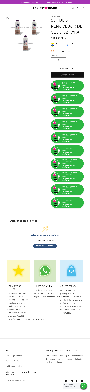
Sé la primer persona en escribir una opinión (45, 259)
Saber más (70, 46)
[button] (6, 7)
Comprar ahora (67, 75)
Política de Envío (12, 374)
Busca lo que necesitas (14, 369)
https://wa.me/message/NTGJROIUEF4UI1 (26, 332)
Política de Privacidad (14, 379)
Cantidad (54, 55)
